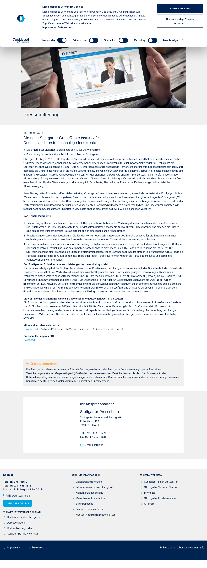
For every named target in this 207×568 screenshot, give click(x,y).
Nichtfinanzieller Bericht (89, 492)
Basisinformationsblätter (90, 509)
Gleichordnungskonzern (89, 481)
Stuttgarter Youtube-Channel (160, 487)
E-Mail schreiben (93, 444)
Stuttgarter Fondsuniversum (160, 498)
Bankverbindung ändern (20, 528)
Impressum (49, 27)
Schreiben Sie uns (17, 503)
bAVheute (149, 492)
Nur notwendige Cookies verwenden (180, 21)
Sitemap (149, 503)
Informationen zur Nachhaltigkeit (94, 487)
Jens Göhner (28, 329)
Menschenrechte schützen (91, 498)
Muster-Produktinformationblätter (95, 514)
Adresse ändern (16, 522)
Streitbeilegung (84, 503)
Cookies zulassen (180, 8)
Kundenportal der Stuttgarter (24, 517)
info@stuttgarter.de (18, 495)
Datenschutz (65, 27)
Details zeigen (171, 40)
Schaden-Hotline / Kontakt (22, 533)
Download (29, 340)
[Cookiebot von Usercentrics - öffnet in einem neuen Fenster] (21, 40)
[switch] (93, 40)
